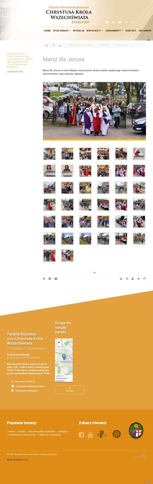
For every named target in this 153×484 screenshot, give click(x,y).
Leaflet (58, 376)
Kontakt (131, 30)
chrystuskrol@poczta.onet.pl (29, 386)
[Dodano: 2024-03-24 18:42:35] (143, 278)
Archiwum (145, 30)
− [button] (59, 347)
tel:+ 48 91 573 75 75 (24, 382)
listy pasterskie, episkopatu (42, 431)
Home (60, 45)
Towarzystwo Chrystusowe (22, 434)
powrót (46, 45)
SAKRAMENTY (113, 30)
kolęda (22, 431)
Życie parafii (61, 30)
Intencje (78, 30)
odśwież (53, 45)
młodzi (12, 431)
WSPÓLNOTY (94, 30)
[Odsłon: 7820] (137, 278)
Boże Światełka (122, 45)
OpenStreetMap (61, 378)
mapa (61, 360)
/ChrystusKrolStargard (26, 391)
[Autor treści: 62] (131, 278)
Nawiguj (70, 391)
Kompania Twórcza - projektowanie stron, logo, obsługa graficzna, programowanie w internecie (139, 455)
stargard (63, 431)
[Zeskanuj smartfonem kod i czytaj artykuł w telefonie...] (125, 278)
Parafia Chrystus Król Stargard (80, 45)
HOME (47, 30)
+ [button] (59, 342)
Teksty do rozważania (49, 434)
